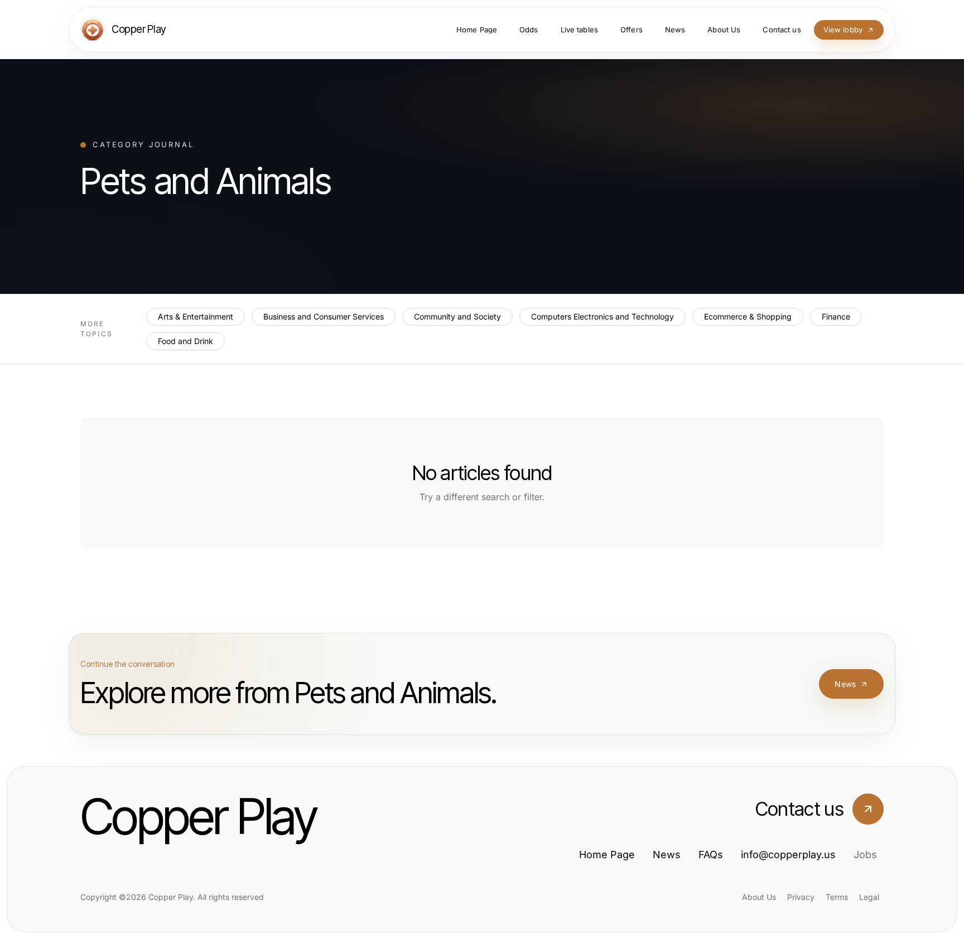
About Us (759, 897)
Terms (837, 897)
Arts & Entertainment (195, 316)
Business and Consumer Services (323, 316)
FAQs (710, 854)
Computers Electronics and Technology (602, 316)
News (845, 684)
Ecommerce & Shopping (748, 316)
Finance (836, 316)
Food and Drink (185, 341)
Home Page (607, 854)
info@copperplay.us (788, 854)
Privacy (800, 897)
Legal (869, 897)
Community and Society (457, 316)
